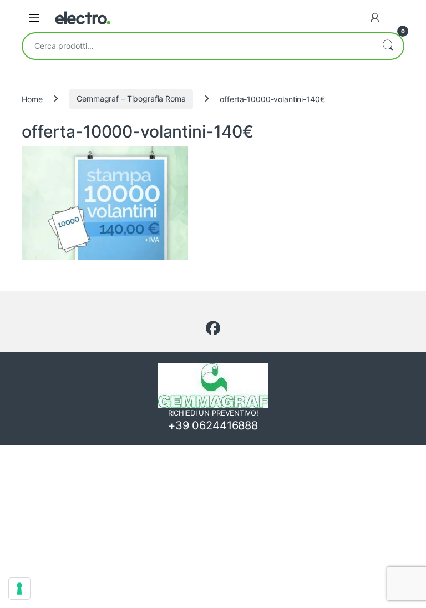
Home (32, 98)
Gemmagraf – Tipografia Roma (131, 98)
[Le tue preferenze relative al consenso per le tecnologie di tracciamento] (19, 588)
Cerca (387, 46)
